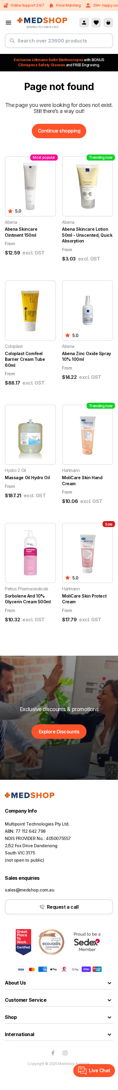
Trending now (101, 157)
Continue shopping (59, 131)
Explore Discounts (59, 732)
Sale (109, 524)
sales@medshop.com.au (29, 889)
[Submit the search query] (12, 43)
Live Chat (99, 1070)
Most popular (44, 157)
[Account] (84, 22)
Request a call (62, 907)
